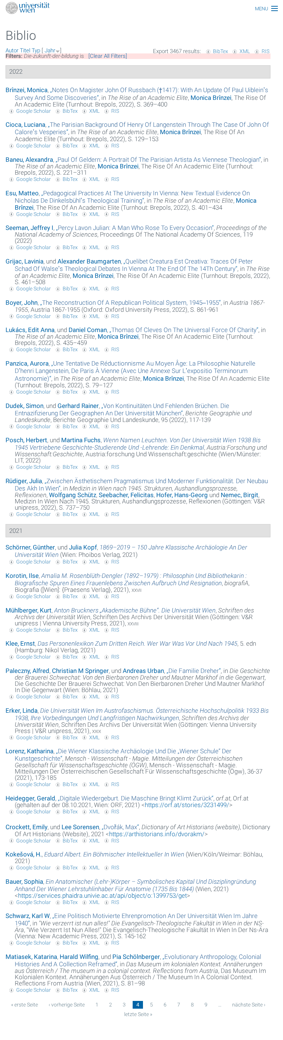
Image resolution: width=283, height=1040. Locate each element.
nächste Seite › (248, 1005)
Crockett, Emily (27, 827)
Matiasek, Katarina (31, 956)
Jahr (50, 50)
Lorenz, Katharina (29, 751)
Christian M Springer (80, 670)
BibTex (220, 51)
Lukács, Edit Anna (30, 330)
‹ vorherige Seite (67, 1005)
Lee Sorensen (80, 827)
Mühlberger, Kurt (29, 610)
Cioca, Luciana (25, 124)
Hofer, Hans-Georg (182, 495)
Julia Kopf (83, 547)
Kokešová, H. (24, 854)
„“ (158, 159)
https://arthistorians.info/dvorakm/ (157, 834)
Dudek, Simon (24, 405)
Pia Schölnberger (136, 956)
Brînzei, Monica (27, 90)
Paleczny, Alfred (27, 670)
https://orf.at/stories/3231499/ (187, 805)
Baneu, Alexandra (29, 159)
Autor (12, 50)
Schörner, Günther (30, 547)
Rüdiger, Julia (24, 481)
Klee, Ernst (20, 643)
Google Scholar (33, 111)
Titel (25, 50)
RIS (265, 51)
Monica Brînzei (211, 97)
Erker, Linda (22, 710)
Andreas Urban (143, 670)
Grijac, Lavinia (24, 261)
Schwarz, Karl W (28, 915)
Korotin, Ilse (22, 575)
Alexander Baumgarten (89, 261)
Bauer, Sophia (24, 881)
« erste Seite (24, 1005)
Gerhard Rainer (78, 405)
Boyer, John (22, 302)
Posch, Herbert (26, 440)
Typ (36, 50)
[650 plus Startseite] (141, 8)
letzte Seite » (138, 1014)
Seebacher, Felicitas (126, 495)
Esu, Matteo (22, 193)
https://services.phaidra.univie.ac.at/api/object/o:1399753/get (102, 895)
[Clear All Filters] (107, 56)
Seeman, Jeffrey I (29, 227)
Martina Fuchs (81, 440)
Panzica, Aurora (27, 363)
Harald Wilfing (79, 956)
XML (245, 51)
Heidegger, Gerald (30, 798)
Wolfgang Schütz (72, 495)
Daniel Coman (88, 330)
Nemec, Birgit (239, 495)
